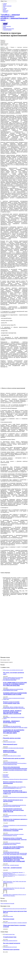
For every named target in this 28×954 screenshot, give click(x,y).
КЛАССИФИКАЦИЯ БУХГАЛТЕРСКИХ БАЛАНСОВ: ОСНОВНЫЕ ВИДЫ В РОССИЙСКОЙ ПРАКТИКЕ (15, 684)
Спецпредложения (7, 29)
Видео (4, 9)
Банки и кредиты (7, 26)
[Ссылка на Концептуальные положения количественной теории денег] (15, 699)
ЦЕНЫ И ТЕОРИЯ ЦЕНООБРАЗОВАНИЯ (9, 751)
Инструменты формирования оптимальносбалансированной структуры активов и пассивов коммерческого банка (15, 768)
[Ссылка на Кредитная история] (8, 916)
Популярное (6, 774)
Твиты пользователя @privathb (7, 903)
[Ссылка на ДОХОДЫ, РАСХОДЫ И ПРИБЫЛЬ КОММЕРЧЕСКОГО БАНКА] (15, 844)
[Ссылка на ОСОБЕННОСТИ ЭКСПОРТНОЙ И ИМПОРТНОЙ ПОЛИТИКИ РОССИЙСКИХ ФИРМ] (15, 727)
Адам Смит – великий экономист (12, 867)
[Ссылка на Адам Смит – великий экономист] (11, 865)
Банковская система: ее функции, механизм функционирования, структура (15, 838)
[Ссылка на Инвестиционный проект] (9, 741)
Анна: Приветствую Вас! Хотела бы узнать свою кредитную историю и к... (14, 888)
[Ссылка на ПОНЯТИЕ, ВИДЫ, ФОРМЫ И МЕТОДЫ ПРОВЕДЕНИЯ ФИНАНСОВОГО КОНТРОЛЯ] (15, 708)
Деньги (4, 25)
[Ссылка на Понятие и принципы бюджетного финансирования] (15, 779)
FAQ (4, 7)
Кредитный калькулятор (8, 28)
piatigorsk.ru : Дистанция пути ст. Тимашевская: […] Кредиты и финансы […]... (14, 875)
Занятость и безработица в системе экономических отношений (13, 829)
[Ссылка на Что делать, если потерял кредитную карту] (13, 670)
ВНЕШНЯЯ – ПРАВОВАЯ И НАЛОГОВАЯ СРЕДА (11, 721)
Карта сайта (5, 10)
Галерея (5, 8)
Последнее (5, 775)
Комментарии (6, 777)
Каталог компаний (7, 5)
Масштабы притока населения (12, 738)
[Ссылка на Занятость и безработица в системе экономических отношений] (15, 826)
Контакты (5, 11)
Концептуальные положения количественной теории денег (11, 702)
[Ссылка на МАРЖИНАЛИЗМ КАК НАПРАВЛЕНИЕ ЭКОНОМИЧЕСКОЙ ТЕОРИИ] (15, 690)
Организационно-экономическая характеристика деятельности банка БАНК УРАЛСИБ (13, 810)
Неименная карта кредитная (11, 949)
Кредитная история (8, 919)
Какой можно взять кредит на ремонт (14, 758)
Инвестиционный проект (10, 744)
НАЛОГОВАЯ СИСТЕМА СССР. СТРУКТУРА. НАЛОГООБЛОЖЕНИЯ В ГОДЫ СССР (15, 792)
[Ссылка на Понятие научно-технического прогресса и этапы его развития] (15, 816)
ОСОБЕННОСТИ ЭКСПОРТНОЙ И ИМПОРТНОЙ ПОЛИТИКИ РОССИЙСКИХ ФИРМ (13, 731)
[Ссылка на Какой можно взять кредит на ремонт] (12, 755)
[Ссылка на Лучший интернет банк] (9, 934)
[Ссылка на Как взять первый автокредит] (10, 940)
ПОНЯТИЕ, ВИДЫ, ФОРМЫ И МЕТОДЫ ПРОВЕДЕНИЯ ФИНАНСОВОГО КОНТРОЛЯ (12, 712)
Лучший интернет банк (9, 937)
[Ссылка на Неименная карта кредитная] (10, 946)
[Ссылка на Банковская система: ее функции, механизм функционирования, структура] (15, 835)
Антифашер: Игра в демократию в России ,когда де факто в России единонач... (14, 895)
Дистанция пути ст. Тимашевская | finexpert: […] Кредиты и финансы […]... (14, 873)
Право (4, 27)
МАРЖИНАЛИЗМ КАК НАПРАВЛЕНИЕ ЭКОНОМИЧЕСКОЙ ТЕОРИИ (15, 693)
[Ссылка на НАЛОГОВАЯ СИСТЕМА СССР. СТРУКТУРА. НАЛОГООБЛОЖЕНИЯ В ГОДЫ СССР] (15, 788)
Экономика (5, 22)
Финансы (5, 23)
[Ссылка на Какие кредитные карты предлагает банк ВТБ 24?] (14, 908)
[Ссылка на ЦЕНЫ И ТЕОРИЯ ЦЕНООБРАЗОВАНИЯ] (13, 748)
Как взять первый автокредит (11, 943)
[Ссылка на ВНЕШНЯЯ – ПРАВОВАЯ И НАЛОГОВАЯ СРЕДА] (15, 718)
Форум (4, 4)
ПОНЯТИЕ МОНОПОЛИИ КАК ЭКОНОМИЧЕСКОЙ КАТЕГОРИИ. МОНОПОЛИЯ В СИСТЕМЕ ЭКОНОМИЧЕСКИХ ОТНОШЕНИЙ (14, 859)
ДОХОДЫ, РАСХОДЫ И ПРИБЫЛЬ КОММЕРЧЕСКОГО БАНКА (13, 847)
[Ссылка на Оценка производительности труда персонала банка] (15, 797)
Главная (5, 3)
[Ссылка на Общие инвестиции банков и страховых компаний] (15, 922)
